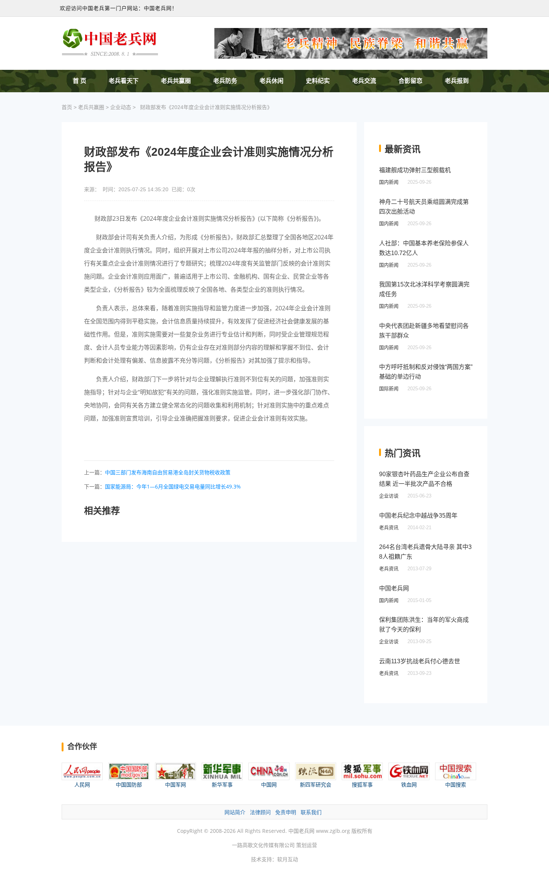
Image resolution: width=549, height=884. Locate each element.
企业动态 (120, 107)
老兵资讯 (388, 527)
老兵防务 (225, 81)
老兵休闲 (271, 81)
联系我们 (311, 812)
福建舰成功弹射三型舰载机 (415, 170)
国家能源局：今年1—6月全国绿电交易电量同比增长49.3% (173, 486)
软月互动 (287, 859)
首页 (67, 107)
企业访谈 (388, 496)
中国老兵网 (394, 588)
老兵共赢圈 (176, 81)
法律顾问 (260, 812)
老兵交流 (364, 81)
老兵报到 (457, 81)
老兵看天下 (124, 81)
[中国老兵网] (110, 42)
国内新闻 (388, 182)
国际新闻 (388, 388)
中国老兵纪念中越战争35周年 (418, 515)
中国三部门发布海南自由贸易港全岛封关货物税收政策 (167, 472)
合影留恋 (410, 81)
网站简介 (234, 812)
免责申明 (285, 812)
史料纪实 (318, 81)
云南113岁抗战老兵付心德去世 (419, 661)
